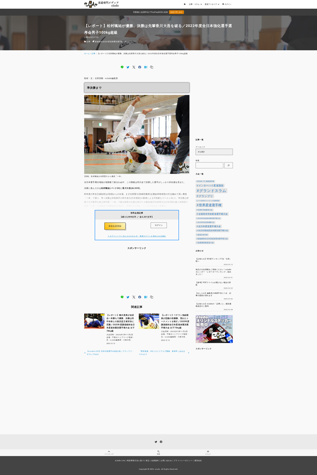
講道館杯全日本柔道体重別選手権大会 (111, 42)
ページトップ (109, 454)
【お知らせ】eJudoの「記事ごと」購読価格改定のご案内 (213, 305)
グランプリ (206, 196)
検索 (197, 160)
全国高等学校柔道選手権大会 (213, 214)
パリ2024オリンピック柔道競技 (208, 200)
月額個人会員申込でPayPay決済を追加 (150, 12)
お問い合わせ (166, 461)
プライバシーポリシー (183, 461)
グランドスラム (212, 191)
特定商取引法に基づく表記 (138, 461)
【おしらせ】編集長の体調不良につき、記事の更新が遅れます (213, 294)
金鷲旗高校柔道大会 (206, 243)
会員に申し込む (176, 12)
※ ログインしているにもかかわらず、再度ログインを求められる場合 (137, 236)
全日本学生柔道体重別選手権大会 (209, 218)
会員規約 (155, 461)
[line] (122, 67)
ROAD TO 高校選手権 (206, 181)
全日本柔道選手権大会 (209, 226)
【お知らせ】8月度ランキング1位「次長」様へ (214, 260)
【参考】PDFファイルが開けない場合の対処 (213, 283)
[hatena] (145, 67)
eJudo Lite (120, 461)
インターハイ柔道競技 (211, 185)
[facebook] (139, 67)
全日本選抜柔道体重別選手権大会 (213, 230)
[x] (133, 67)
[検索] (228, 165)
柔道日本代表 (203, 235)
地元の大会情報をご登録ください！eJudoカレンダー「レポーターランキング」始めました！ (213, 271)
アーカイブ (200, 147)
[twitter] (128, 67)
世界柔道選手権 (210, 205)
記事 (88, 42)
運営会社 (198, 461)
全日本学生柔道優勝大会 (206, 222)
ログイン (159, 225)
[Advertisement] (136, 272)
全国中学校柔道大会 (205, 210)
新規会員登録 (115, 226)
